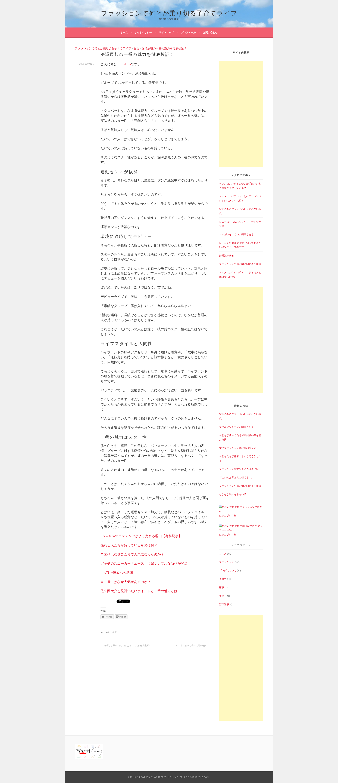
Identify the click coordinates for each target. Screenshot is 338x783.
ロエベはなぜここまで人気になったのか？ (132, 554)
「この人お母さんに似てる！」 (236, 477)
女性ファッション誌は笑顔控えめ (237, 448)
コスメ (223, 553)
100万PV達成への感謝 (117, 573)
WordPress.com (199, 777)
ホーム (124, 32)
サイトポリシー (143, 32)
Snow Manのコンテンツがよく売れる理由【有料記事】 (141, 536)
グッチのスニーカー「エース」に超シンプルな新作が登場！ (146, 563)
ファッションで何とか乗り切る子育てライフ (169, 12)
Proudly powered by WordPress (148, 777)
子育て (223, 579)
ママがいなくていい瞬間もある (236, 234)
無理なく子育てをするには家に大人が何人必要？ (127, 645)
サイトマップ (166, 32)
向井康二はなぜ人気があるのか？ (126, 582)
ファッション (226, 562)
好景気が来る (226, 255)
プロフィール (188, 32)
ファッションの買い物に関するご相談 (240, 264)
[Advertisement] (241, 114)
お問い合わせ (210, 32)
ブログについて (227, 570)
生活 (114, 632)
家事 (221, 587)
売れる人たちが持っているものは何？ (129, 545)
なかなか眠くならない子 (232, 494)
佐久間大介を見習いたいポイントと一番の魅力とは (139, 591)
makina (126, 64)
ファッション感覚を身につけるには (239, 469)
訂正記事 (224, 604)
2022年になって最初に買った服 (191, 645)
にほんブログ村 (227, 515)
